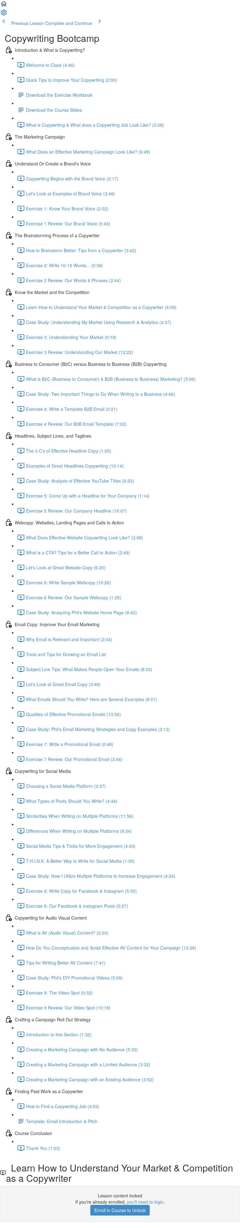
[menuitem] (4, 14)
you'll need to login (145, 1202)
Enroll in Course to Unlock (120, 1210)
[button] (4, 5)
